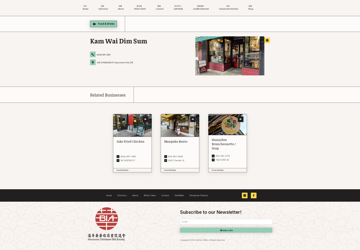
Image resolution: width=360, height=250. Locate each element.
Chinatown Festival (198, 195)
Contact (165, 195)
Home (109, 195)
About (135, 195)
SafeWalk (179, 195)
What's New (150, 195)
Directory (122, 195)
